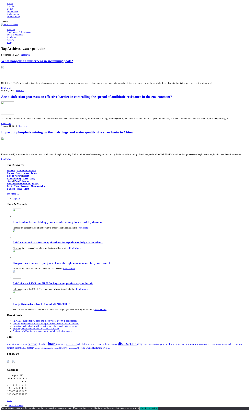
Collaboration (13, 14)
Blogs (9, 42)
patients (18, 348)
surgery (63, 347)
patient (10, 347)
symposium (72, 348)
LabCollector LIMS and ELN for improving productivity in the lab (53, 283)
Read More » (84, 227)
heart (175, 344)
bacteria (32, 343)
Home (10, 3)
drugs (145, 344)
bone (46, 344)
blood (41, 344)
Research (11, 29)
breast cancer (60, 344)
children (85, 344)
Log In (10, 9)
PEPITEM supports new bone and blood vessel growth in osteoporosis (45, 321)
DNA (133, 343)
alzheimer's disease (19, 344)
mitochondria (216, 344)
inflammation (191, 344)
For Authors (12, 11)
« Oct (9, 400)
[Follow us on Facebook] (9, 362)
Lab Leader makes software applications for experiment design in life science (58, 242)
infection (181, 344)
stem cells (49, 348)
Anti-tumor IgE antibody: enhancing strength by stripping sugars (42, 331)
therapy (81, 347)
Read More (6, 88)
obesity (236, 344)
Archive (10, 40)
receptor (37, 348)
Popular (16, 198)
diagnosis (114, 344)
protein (30, 347)
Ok (141, 408)
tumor (101, 347)
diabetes (106, 344)
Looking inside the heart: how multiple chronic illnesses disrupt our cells (46, 323)
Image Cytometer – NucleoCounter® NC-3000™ (41, 304)
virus (107, 348)
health (169, 344)
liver (205, 344)
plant (24, 348)
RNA (43, 348)
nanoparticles (227, 344)
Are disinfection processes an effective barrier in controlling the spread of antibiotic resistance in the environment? (86, 97)
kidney (201, 344)
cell (78, 344)
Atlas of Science (16, 405)
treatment (92, 347)
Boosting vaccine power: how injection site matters (36, 328)
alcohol (9, 344)
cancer (71, 343)
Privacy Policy (13, 16)
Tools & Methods (15, 34)
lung (210, 344)
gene (162, 344)
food (157, 344)
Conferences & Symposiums (20, 32)
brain (52, 344)
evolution (152, 344)
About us (11, 6)
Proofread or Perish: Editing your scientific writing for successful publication (58, 222)
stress (56, 348)
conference (95, 344)
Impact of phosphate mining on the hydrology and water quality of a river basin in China (67, 132)
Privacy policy (151, 408)
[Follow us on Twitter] (14, 362)
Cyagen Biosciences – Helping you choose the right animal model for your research (62, 263)
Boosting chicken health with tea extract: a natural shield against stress (45, 326)
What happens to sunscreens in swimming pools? (37, 61)
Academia (11, 37)
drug (140, 343)
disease (123, 343)
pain (240, 344)
